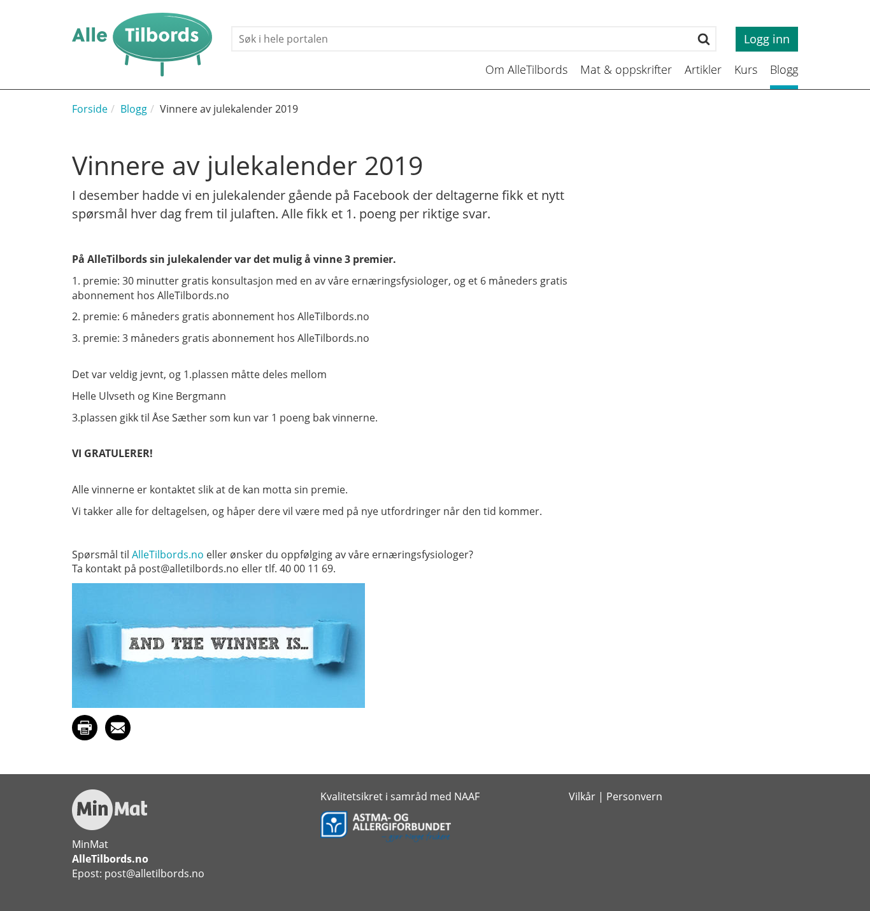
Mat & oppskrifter (626, 69)
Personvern (634, 796)
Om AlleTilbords (526, 69)
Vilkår (582, 796)
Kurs (745, 69)
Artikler (703, 69)
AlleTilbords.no (168, 554)
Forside (90, 109)
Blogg (784, 69)
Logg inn (767, 38)
